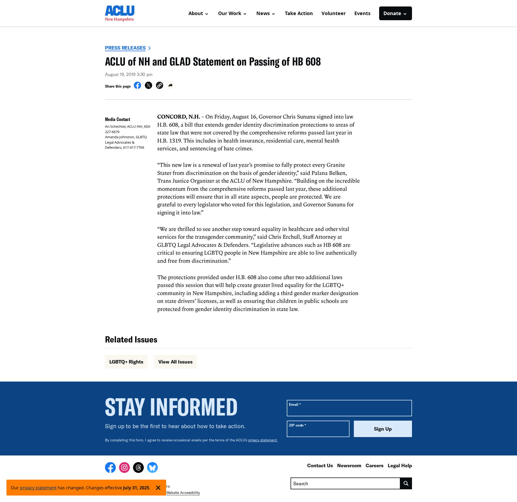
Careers (374, 465)
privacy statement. (263, 440)
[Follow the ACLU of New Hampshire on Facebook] (110, 468)
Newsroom (349, 465)
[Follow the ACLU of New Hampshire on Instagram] (124, 468)
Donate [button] (392, 13)
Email (295, 404)
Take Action (299, 13)
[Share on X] (148, 87)
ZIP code (297, 425)
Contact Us (320, 465)
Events (362, 13)
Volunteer (334, 13)
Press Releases (125, 48)
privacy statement (38, 488)
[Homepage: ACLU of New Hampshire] (124, 13)
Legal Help (400, 465)
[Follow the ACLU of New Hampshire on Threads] (138, 468)
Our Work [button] (229, 13)
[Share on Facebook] (137, 87)
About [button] (195, 13)
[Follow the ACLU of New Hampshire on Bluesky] (152, 468)
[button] (159, 86)
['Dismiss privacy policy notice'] (158, 487)
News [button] (263, 13)
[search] (406, 483)
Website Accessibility (183, 492)
